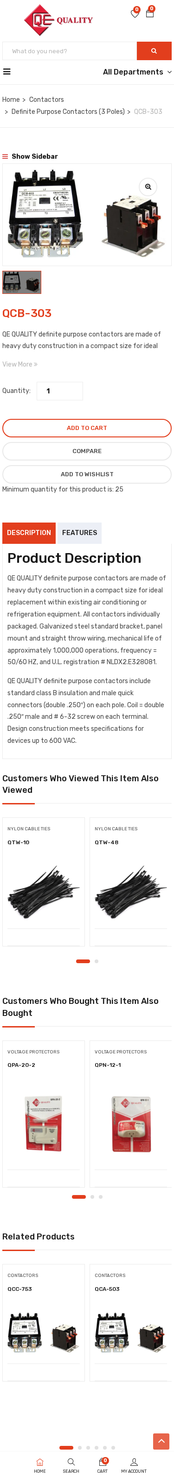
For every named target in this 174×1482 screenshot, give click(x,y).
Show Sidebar (34, 157)
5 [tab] (105, 1448)
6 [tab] (113, 1448)
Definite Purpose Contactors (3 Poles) (68, 112)
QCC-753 (19, 1289)
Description (29, 533)
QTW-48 (106, 842)
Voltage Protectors (33, 1052)
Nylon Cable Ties (28, 829)
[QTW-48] (131, 892)
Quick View (43, 905)
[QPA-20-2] (43, 1124)
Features (79, 533)
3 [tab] (101, 1197)
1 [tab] (83, 961)
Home (11, 100)
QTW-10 (18, 842)
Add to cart (87, 427)
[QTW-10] (43, 892)
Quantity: (16, 391)
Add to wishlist (87, 474)
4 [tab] (96, 1448)
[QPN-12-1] (131, 1124)
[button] (149, 14)
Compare (87, 451)
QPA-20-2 (21, 1065)
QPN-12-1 (108, 1065)
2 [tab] (96, 961)
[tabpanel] (43, 885)
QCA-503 (107, 1289)
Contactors (46, 100)
